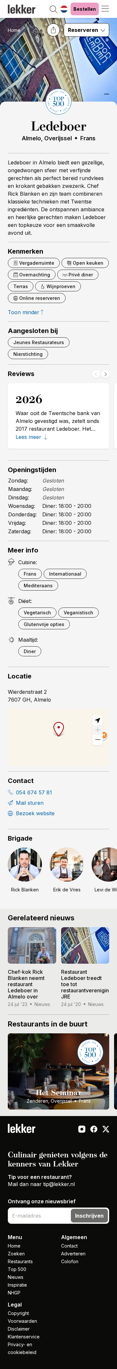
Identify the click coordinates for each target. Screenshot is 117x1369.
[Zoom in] (97, 730)
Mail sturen (29, 803)
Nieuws (15, 1277)
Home (14, 30)
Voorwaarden (22, 1321)
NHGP (14, 1292)
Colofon (69, 1261)
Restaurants (20, 1261)
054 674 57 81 (33, 792)
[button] (54, 10)
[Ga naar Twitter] (105, 1129)
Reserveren (83, 30)
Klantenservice (24, 1336)
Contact (69, 1246)
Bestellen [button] (84, 9)
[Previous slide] (96, 374)
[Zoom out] (97, 740)
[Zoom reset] (97, 720)
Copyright (18, 1313)
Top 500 (17, 1269)
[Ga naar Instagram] (81, 1129)
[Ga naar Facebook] (93, 1129)
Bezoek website (34, 813)
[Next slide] (105, 374)
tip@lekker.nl (59, 1184)
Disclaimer (19, 1329)
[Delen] (53, 29)
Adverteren (73, 1253)
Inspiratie (17, 1285)
